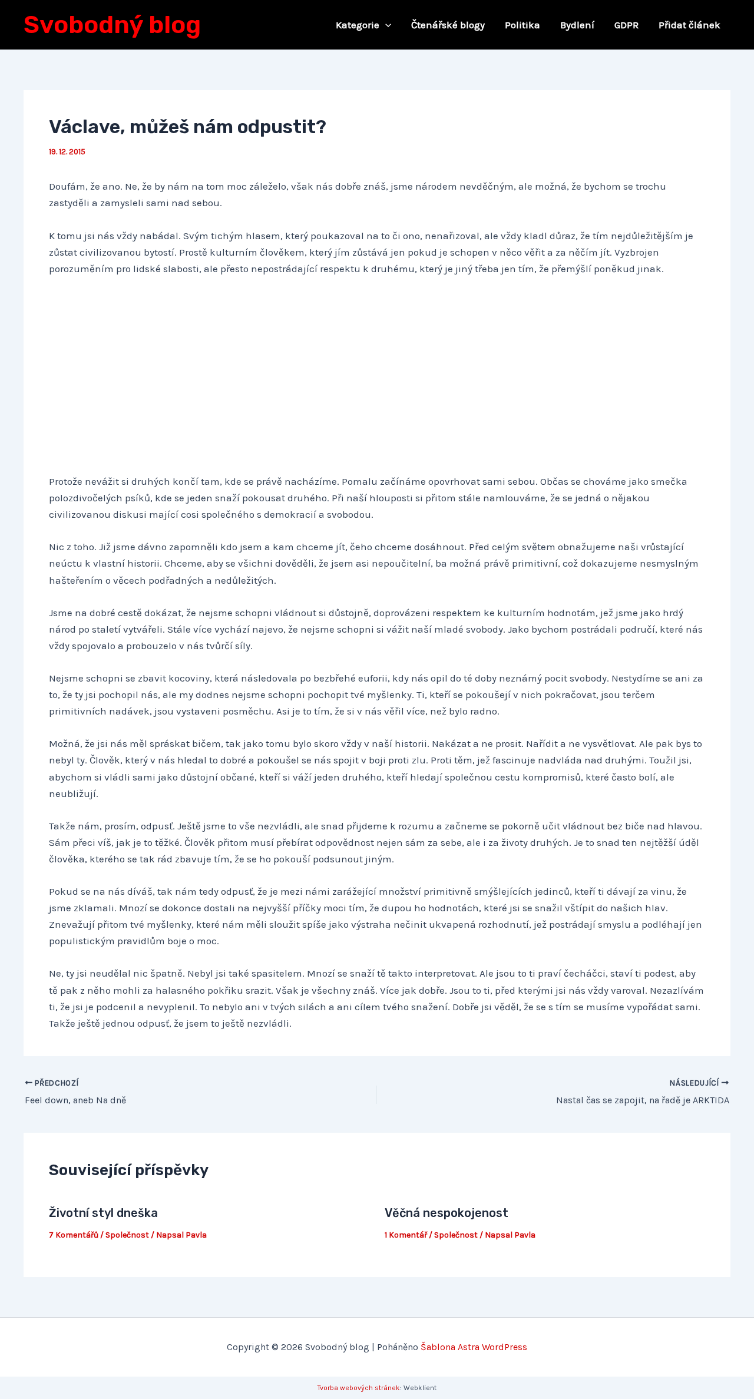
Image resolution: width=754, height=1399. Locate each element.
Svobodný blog (112, 24)
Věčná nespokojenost (446, 1213)
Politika (522, 25)
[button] (385, 24)
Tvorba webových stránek (359, 1388)
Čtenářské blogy (448, 25)
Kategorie (357, 25)
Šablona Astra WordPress (474, 1346)
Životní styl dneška (103, 1213)
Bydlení (577, 25)
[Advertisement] (377, 375)
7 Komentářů (73, 1235)
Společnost (127, 1235)
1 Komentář (406, 1235)
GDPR (626, 25)
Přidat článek (689, 25)
